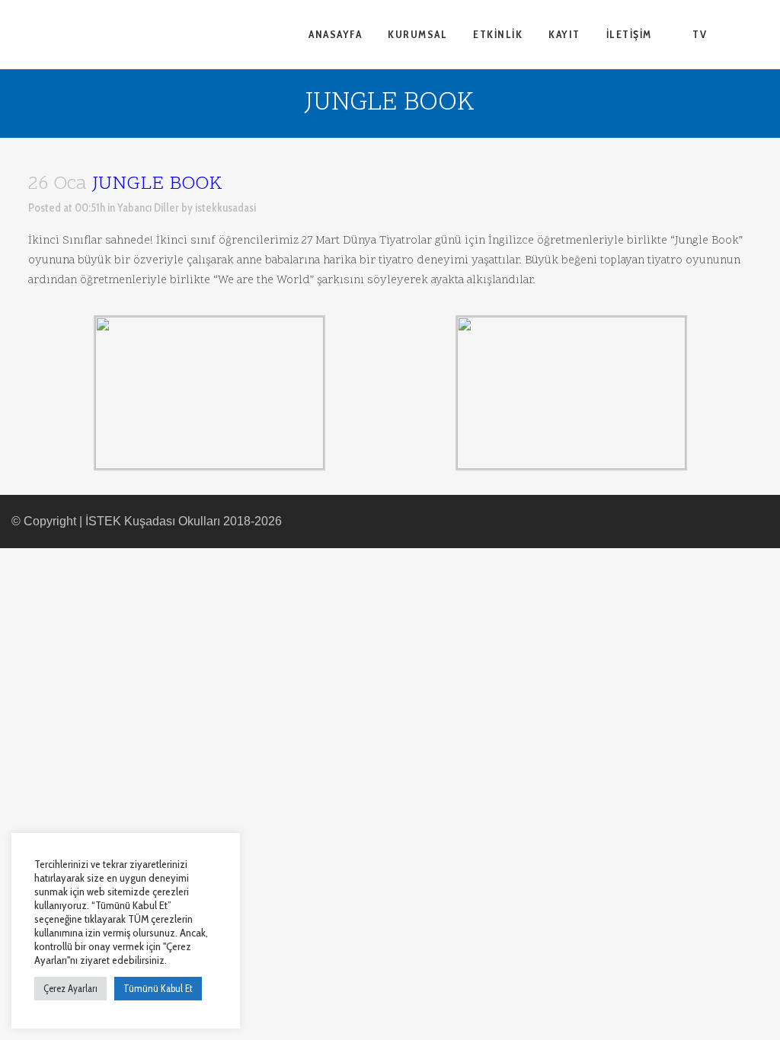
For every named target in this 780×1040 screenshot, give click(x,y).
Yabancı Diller (148, 208)
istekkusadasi (225, 208)
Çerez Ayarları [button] (70, 988)
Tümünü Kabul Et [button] (158, 988)
